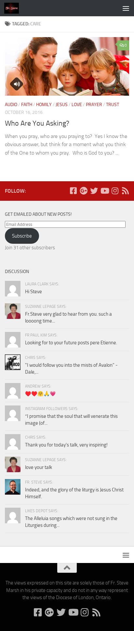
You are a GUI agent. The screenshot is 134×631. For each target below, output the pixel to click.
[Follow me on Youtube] (104, 191)
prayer (94, 104)
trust (112, 104)
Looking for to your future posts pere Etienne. (71, 343)
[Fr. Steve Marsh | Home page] (14, 8)
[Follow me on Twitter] (94, 191)
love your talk (38, 467)
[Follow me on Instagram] (115, 191)
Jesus (62, 104)
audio (11, 104)
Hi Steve (33, 292)
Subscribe (22, 236)
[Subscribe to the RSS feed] (125, 191)
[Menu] (126, 8)
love (77, 104)
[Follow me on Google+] (83, 191)
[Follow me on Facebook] (73, 191)
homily (44, 104)
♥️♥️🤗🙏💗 (40, 394)
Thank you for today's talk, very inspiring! (66, 445)
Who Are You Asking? (37, 123)
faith (26, 104)
